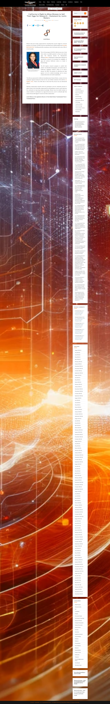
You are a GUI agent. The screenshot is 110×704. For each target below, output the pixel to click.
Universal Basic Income (80, 107)
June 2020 (77, 495)
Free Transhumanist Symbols (78, 57)
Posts (44, 1)
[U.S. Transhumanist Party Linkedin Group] (80, 23)
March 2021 (77, 475)
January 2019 (77, 534)
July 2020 (77, 493)
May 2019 (77, 525)
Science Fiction (78, 652)
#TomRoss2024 (78, 125)
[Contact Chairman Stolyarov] (75, 26)
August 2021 (77, 464)
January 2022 (77, 452)
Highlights (76, 1)
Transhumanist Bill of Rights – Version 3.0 (79, 41)
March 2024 (77, 407)
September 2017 (78, 571)
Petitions (76, 638)
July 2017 (77, 575)
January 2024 (77, 411)
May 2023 (77, 423)
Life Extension (78, 89)
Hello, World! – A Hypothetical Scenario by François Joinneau (80, 182)
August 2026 (77, 350)
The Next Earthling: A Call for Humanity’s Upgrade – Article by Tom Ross (80, 247)
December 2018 (78, 536)
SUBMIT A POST (78, 73)
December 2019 (78, 509)
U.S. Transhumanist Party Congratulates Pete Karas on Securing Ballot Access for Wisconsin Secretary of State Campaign (80, 167)
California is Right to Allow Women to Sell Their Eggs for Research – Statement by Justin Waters (47, 16)
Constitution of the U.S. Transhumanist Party (79, 33)
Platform (53, 1)
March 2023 (77, 427)
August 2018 (77, 546)
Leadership (59, 1)
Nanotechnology (78, 98)
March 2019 (77, 530)
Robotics (77, 94)
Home (40, 1)
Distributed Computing (79, 618)
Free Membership (50, 4)
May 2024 (77, 404)
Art (75, 609)
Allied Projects (78, 604)
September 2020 (78, 489)
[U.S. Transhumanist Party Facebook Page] (75, 23)
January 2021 (77, 480)
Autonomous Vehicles (79, 100)
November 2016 (78, 593)
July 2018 (77, 548)
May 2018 (77, 552)
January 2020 (77, 507)
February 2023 (78, 429)
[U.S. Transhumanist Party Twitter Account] (78, 23)
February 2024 (78, 409)
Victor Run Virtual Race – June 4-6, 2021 (80, 673)
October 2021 (78, 459)
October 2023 (78, 413)
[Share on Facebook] (28, 25)
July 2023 (77, 420)
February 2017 (78, 587)
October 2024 (78, 393)
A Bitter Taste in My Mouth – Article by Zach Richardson (79, 153)
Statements (77, 654)
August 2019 (77, 518)
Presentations (77, 643)
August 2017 (77, 573)
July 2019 (77, 521)
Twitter (62, 4)
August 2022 (77, 441)
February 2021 (78, 477)
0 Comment (56, 20)
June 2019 (77, 523)
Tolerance (77, 656)
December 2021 (78, 455)
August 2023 (77, 418)
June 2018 (77, 550)
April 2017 (77, 582)
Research (77, 647)
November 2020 (78, 484)
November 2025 (78, 368)
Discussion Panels (78, 616)
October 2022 (78, 439)
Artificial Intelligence (79, 90)
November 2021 (78, 457)
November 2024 (78, 391)
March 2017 (77, 584)
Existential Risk (78, 109)
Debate (76, 613)
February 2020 (78, 505)
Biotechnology (78, 96)
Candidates (70, 1)
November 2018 (78, 539)
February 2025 (78, 384)
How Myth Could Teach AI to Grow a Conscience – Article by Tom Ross (80, 252)
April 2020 (77, 500)
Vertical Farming (78, 105)
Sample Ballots (78, 650)
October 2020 (78, 486)
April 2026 (77, 359)
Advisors (64, 1)
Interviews (77, 631)
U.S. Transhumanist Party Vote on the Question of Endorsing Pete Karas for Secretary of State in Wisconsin (80, 218)
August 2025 (77, 375)
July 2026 (77, 352)
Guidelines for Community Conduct (80, 65)
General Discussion (78, 625)
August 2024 (77, 398)
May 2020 (77, 498)
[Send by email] (39, 25)
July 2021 (77, 466)
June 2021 (77, 468)
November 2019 (78, 511)
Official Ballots (78, 636)
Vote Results (77, 662)
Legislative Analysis (79, 634)
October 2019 (78, 514)
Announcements (78, 606)
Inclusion (76, 629)
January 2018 (77, 562)
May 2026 (77, 357)
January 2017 (77, 589)
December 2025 (78, 366)
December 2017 (78, 564)
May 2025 (77, 379)
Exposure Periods (78, 620)
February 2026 (78, 361)
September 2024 (78, 395)
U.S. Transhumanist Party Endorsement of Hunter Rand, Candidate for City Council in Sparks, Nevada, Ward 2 (80, 287)
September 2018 (78, 543)
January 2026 (77, 363)
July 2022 (77, 443)
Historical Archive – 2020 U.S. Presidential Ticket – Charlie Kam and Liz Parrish (80, 682)
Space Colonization (79, 92)
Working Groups (78, 665)
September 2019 (78, 516)
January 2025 (77, 386)
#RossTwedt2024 (78, 126)
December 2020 (78, 482)
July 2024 (77, 400)
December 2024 (78, 388)
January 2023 (77, 432)
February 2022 (78, 450)
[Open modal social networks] (42, 25)
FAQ (81, 1)
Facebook (57, 4)
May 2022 (77, 445)
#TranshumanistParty (79, 123)
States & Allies (42, 4)
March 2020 (77, 502)
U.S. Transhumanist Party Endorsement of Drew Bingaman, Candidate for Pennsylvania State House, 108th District (80, 226)
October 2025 (78, 370)
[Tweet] (34, 25)
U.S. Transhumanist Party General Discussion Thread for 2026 (80, 319)
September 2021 (78, 461)
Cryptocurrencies (78, 104)
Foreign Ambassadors (79, 622)
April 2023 (77, 425)
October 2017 (78, 568)
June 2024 (77, 402)
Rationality (77, 111)
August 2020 (77, 491)
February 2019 (78, 532)
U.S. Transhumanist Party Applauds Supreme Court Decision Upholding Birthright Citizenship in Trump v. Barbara (80, 159)
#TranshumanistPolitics (79, 124)
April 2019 (77, 527)
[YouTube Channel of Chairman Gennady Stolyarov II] (83, 23)
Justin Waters (48, 20)
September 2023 (78, 416)
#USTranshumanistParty (80, 121)
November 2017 (78, 566)
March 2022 (77, 448)
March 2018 (77, 557)
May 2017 (77, 580)
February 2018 (78, 559)
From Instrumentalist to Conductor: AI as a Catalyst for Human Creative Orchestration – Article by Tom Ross (80, 280)
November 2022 (78, 436)
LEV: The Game (77, 79)
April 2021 (77, 473)
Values (48, 1)
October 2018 (78, 541)
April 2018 (77, 555)
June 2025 (77, 377)
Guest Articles (78, 627)
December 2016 (78, 591)
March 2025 (77, 382)
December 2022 (78, 434)
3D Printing (77, 102)
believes (47, 57)
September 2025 (78, 373)
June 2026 (77, 354)
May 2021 (77, 470)
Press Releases (78, 645)
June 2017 (77, 577)
